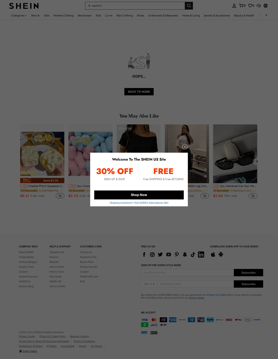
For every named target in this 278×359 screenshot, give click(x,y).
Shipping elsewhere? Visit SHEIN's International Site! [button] (139, 202)
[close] (185, 147)
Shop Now (139, 195)
